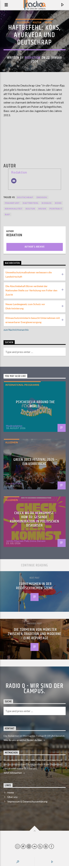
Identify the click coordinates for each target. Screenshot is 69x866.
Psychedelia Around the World (35, 404)
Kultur (37, 22)
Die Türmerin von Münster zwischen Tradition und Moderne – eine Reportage (34, 634)
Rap (7, 214)
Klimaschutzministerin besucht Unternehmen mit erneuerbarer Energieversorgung (32, 320)
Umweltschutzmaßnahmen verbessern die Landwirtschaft (28, 274)
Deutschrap (25, 197)
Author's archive (35, 247)
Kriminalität (13, 208)
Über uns (12, 796)
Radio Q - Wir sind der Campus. (35, 688)
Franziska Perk (13, 483)
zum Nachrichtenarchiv (16, 329)
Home (10, 792)
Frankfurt (12, 203)
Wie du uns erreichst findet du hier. (23, 740)
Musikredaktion (14, 425)
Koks (58, 203)
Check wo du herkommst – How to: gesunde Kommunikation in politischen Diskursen (34, 519)
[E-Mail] (13, 180)
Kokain (46, 203)
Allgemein (23, 22)
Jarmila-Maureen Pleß (17, 541)
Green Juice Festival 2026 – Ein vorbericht (35, 462)
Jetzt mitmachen (13, 772)
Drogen (42, 197)
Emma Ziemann (37, 541)
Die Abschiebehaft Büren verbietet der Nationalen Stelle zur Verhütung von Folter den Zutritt (31, 290)
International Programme (22, 384)
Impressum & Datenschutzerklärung (27, 801)
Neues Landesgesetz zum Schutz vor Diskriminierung (25, 306)
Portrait (56, 208)
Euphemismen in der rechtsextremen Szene (34, 586)
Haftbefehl (30, 203)
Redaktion (33, 58)
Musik (48, 22)
